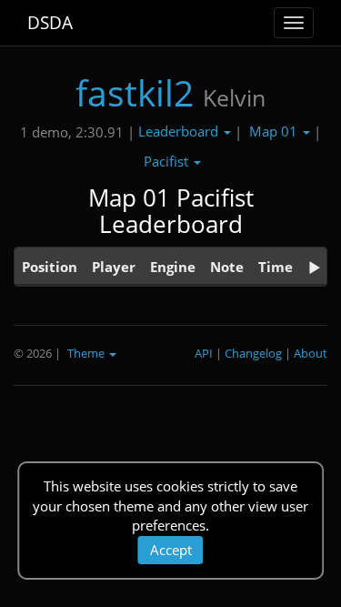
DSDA (50, 23)
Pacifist (168, 161)
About (310, 353)
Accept (171, 550)
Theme (87, 353)
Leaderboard (180, 131)
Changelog (253, 353)
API (204, 353)
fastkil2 (134, 92)
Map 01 (275, 131)
